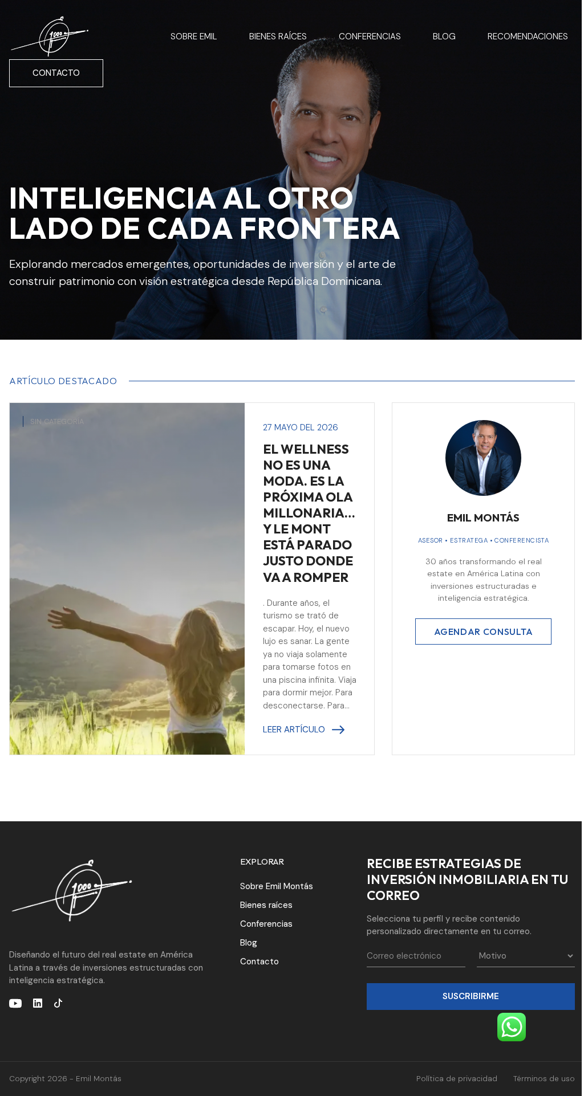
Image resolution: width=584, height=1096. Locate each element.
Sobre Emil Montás (276, 886)
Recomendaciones (528, 36)
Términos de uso (544, 1078)
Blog (444, 36)
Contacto (56, 73)
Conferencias (370, 36)
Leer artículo (294, 729)
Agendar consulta (483, 631)
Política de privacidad (456, 1078)
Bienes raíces (278, 36)
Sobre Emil (194, 36)
